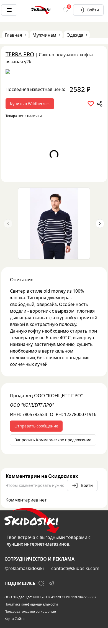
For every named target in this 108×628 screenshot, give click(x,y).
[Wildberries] (54, 72)
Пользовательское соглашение (30, 611)
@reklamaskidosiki (24, 568)
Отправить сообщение (36, 426)
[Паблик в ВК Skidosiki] (41, 583)
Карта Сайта (14, 619)
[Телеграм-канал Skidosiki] (51, 583)
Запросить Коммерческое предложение (53, 439)
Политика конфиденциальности (31, 604)
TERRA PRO (20, 54)
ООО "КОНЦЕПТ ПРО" (32, 405)
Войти (93, 9)
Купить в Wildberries (30, 103)
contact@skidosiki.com (75, 568)
